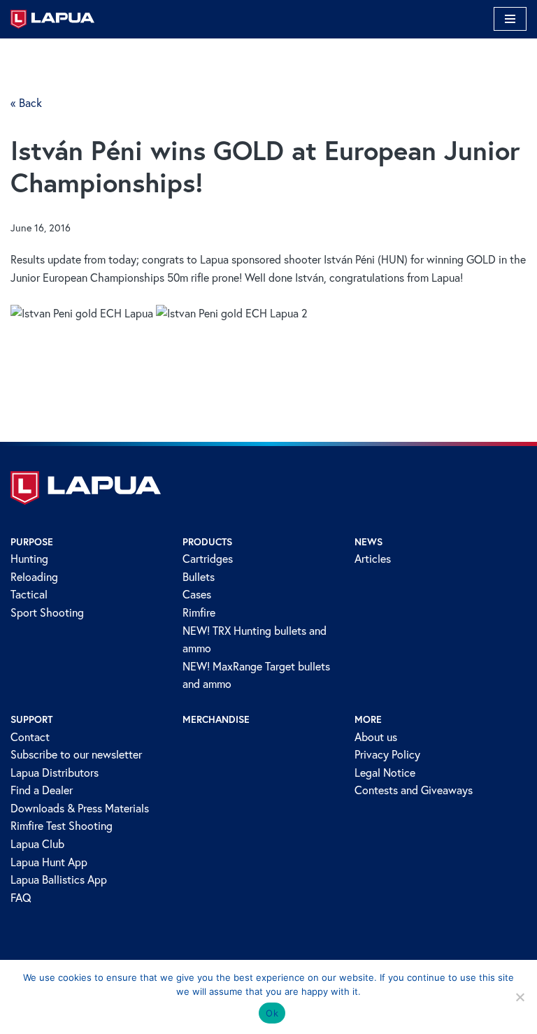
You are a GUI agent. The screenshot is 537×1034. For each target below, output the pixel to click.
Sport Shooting (47, 612)
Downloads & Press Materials (79, 808)
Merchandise (216, 719)
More (368, 719)
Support (31, 719)
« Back (26, 103)
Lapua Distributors (54, 773)
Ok (272, 1013)
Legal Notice (385, 773)
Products (207, 542)
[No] (520, 997)
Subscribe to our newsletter (76, 754)
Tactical (29, 594)
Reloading (34, 577)
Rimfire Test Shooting (61, 826)
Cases (196, 594)
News (368, 542)
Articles (373, 559)
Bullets (198, 577)
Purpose (31, 542)
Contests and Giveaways (414, 790)
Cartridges (207, 559)
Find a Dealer (41, 790)
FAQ (20, 898)
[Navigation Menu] (510, 19)
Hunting (29, 559)
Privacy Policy (387, 754)
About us (376, 737)
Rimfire (198, 612)
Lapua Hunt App (48, 862)
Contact (30, 737)
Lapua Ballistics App (58, 879)
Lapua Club (37, 844)
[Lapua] (52, 19)
